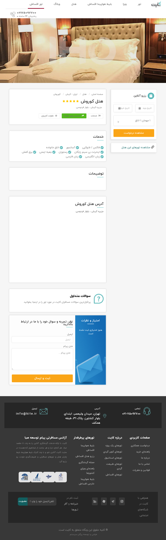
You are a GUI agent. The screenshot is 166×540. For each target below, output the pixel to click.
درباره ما (145, 458)
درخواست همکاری (140, 445)
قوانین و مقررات (141, 470)
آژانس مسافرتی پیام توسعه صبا (46, 438)
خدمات (94, 115)
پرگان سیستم (76, 534)
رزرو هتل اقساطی (85, 456)
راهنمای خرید (143, 452)
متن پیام (68, 346)
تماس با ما (144, 464)
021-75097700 (131, 414)
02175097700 (26, 13)
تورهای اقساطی (114, 474)
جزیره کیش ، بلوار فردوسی (89, 107)
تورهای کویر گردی (112, 452)
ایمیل (70, 334)
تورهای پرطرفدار (84, 438)
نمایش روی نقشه (72, 115)
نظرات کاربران (47, 115)
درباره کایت (115, 438)
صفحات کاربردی (140, 438)
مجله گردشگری (86, 462)
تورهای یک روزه (114, 445)
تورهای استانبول (113, 458)
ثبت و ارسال (42, 378)
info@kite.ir (26, 414)
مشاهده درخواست (134, 133)
